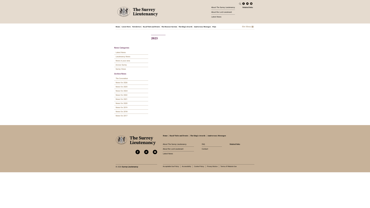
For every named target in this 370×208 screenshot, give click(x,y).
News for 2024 (121, 91)
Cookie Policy (199, 166)
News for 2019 (121, 107)
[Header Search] (240, 4)
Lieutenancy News (123, 57)
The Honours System (169, 27)
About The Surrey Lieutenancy (223, 7)
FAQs (214, 27)
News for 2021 (121, 99)
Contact (205, 149)
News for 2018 (121, 112)
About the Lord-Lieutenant (221, 12)
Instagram (251, 3)
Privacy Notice (212, 166)
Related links (248, 7)
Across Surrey (121, 65)
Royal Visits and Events (151, 27)
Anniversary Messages (202, 27)
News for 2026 (121, 83)
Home (118, 27)
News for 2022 (121, 95)
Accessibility (186, 166)
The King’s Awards (185, 27)
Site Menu (246, 27)
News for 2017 (121, 116)
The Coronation (122, 78)
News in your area (123, 61)
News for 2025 (121, 87)
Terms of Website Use (228, 166)
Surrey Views (121, 69)
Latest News (216, 17)
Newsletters (136, 27)
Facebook (243, 3)
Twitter (247, 3)
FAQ (203, 144)
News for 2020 (121, 103)
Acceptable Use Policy (171, 166)
